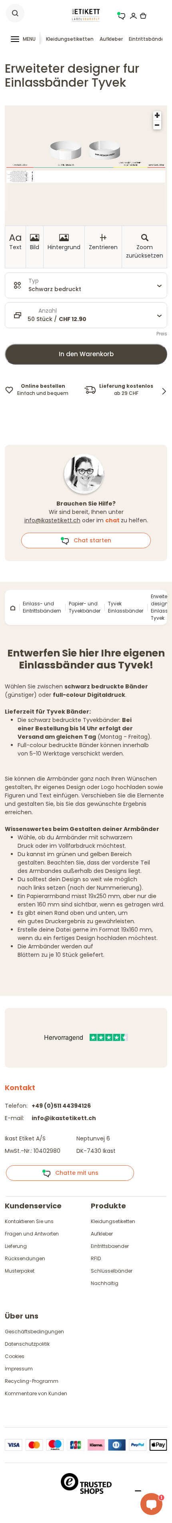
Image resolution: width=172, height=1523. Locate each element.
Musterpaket (19, 1270)
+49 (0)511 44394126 (61, 1106)
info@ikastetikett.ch (52, 520)
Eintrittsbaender (110, 1246)
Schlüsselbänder (111, 1270)
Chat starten (90, 540)
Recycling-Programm (31, 1381)
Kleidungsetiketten (70, 39)
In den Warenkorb (86, 354)
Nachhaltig (104, 1283)
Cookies (14, 1356)
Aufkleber (111, 39)
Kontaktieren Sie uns (29, 1221)
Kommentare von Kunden (36, 1393)
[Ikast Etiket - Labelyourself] (86, 15)
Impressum (19, 1368)
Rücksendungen (25, 1258)
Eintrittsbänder (147, 39)
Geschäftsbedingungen (34, 1331)
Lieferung (16, 1246)
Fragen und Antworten (32, 1233)
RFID (96, 1258)
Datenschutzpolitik (27, 1344)
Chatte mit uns (74, 1173)
